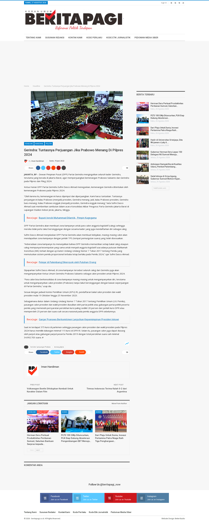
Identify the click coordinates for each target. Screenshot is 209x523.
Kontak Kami (75, 37)
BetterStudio (180, 518)
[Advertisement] (104, 62)
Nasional (39, 144)
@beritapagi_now (110, 484)
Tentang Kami (33, 37)
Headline (29, 144)
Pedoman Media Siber (146, 37)
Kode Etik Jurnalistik (118, 37)
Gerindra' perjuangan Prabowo (40, 347)
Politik (49, 144)
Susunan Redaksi (54, 37)
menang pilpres (59, 347)
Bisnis (64, 412)
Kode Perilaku (94, 37)
